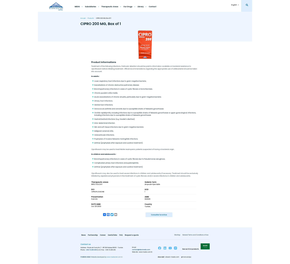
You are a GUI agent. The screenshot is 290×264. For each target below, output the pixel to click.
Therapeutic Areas (109, 6)
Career (103, 235)
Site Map (177, 235)
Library (141, 6)
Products (91, 18)
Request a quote (132, 235)
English (234, 5)
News (83, 235)
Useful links (112, 235)
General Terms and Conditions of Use (195, 235)
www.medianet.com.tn (115, 257)
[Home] (56, 5)
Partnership (93, 235)
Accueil (83, 18)
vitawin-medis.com (172, 257)
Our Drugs (127, 6)
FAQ (121, 235)
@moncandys (186, 257)
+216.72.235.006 (91, 250)
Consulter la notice (159, 215)
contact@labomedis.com (141, 250)
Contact (152, 6)
